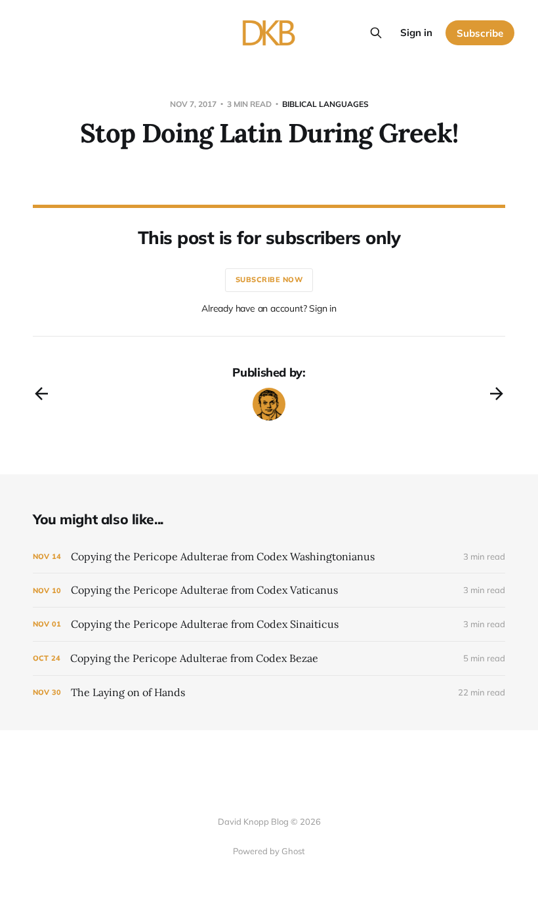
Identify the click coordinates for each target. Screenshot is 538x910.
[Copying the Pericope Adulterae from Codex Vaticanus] (269, 590)
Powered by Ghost (269, 851)
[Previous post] (41, 393)
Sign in (416, 32)
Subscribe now (269, 279)
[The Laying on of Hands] (269, 692)
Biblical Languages (325, 104)
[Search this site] (376, 33)
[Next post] (496, 393)
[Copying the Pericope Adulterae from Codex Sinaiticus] (269, 624)
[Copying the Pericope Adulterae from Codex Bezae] (269, 658)
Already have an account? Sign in (269, 308)
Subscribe (480, 33)
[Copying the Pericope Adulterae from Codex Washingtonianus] (269, 556)
